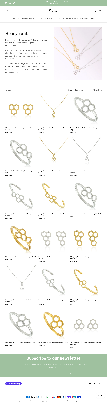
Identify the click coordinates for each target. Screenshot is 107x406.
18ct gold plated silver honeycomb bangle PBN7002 (51, 214)
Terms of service (54, 401)
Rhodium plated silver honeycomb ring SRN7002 (85, 214)
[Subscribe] (70, 373)
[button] (7, 11)
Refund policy (33, 401)
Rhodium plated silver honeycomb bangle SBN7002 (18, 214)
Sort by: (70, 90)
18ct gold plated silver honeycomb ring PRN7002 (21, 257)
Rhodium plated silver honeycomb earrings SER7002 (51, 257)
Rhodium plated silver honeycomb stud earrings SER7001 (85, 343)
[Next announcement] (72, 3)
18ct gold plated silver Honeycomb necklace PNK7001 (52, 171)
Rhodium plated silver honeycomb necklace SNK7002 (84, 171)
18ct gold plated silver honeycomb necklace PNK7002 (52, 129)
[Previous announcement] (35, 3)
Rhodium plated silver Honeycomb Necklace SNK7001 (19, 300)
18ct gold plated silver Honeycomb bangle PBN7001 (83, 300)
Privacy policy (43, 401)
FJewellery (23, 401)
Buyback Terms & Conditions (83, 401)
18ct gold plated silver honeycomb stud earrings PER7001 (20, 129)
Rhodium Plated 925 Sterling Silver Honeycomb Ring (85, 129)
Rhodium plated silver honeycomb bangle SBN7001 (51, 300)
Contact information (67, 401)
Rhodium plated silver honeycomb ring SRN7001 (20, 342)
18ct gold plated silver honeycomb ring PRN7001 (53, 342)
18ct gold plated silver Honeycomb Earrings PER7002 (84, 257)
